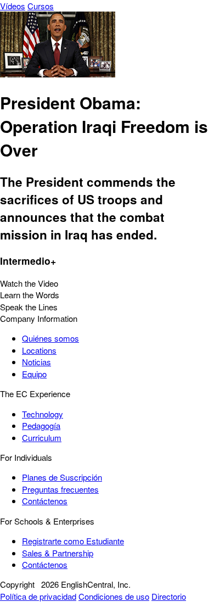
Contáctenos (44, 500)
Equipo (34, 374)
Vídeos (12, 6)
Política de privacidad (38, 596)
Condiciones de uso (113, 596)
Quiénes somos (50, 338)
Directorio (168, 596)
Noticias (36, 361)
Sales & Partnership (57, 553)
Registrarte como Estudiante (73, 541)
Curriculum (41, 437)
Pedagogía (41, 425)
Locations (39, 350)
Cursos (40, 6)
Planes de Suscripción (62, 477)
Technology (42, 414)
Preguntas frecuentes (60, 489)
